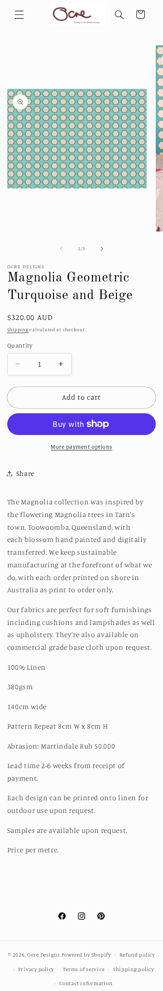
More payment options (81, 446)
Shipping (18, 329)
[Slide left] (61, 249)
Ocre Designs (43, 955)
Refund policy (137, 955)
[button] (19, 14)
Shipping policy (133, 969)
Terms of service (84, 969)
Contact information (85, 983)
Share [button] (25, 473)
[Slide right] (102, 249)
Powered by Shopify (86, 955)
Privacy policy (36, 969)
